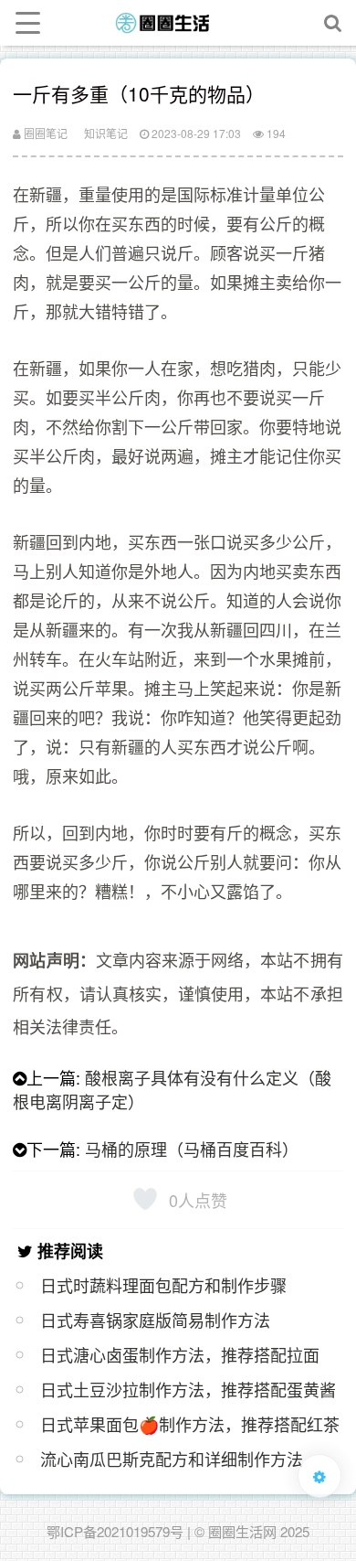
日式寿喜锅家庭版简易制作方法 (155, 1319)
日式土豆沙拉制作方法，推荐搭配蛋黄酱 (188, 1389)
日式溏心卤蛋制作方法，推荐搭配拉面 (179, 1354)
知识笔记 (106, 133)
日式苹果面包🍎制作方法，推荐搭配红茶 (190, 1424)
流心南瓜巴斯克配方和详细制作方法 (171, 1458)
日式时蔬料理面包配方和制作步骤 (163, 1285)
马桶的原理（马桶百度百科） (191, 1148)
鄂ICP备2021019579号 (115, 1531)
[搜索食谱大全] (333, 23)
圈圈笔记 (44, 133)
